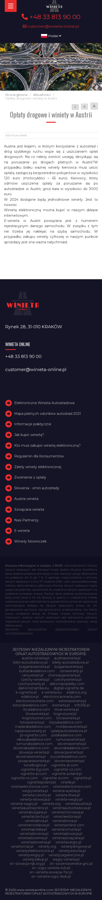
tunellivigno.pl (35, 765)
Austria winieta (26, 499)
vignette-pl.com (33, 774)
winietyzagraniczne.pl (66, 855)
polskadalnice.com (66, 735)
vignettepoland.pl (41, 782)
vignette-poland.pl (67, 774)
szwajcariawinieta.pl (34, 761)
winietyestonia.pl (72, 851)
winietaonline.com (69, 825)
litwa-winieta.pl (67, 709)
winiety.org (47, 846)
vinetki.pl (68, 782)
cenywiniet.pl (32, 675)
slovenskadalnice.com (31, 748)
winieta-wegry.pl (68, 799)
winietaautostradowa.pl (72, 808)
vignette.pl (82, 778)
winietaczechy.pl (35, 816)
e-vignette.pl (26, 692)
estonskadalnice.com (30, 705)
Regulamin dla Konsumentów (39, 456)
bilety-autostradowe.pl (70, 662)
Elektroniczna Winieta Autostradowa (44, 403)
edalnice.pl (30, 697)
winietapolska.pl (34, 829)
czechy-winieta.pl (35, 679)
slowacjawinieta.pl (68, 752)
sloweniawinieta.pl (31, 756)
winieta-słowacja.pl (35, 799)
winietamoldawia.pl (33, 825)
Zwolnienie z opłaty (30, 477)
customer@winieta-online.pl (52, 26)
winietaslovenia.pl (34, 834)
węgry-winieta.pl (66, 859)
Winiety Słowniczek (30, 541)
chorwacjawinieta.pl (64, 675)
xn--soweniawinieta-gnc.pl (71, 863)
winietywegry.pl (31, 855)
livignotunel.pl (65, 714)
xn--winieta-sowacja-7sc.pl (51, 872)
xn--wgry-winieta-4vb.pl (51, 868)
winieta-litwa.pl (68, 795)
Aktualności (42, 95)
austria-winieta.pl (35, 658)
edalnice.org (76, 692)
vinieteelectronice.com (72, 786)
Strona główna (16, 95)
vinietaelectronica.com (29, 786)
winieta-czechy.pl (36, 795)
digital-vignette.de (69, 688)
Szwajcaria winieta (29, 509)
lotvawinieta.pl (68, 718)
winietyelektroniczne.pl (35, 851)
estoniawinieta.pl (72, 701)
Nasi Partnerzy (26, 520)
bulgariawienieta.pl (34, 667)
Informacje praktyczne (32, 424)
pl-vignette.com (33, 735)
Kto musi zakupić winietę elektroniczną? (47, 445)
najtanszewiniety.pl (30, 731)
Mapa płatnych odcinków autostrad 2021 (47, 413)
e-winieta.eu (52, 692)
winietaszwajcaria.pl (68, 838)
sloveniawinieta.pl (71, 744)
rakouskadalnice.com (34, 739)
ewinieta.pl (61, 705)
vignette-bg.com (35, 769)
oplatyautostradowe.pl (69, 731)
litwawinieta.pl (37, 714)
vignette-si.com (56, 778)
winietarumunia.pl (66, 829)
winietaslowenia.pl (32, 838)
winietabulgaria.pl (33, 812)
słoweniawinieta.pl (69, 761)
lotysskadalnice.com (65, 722)
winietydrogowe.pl (76, 846)
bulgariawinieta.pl (69, 667)
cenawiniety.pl (71, 671)
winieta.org (51, 804)
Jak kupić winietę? (29, 435)
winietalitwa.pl (36, 821)
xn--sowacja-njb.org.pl (27, 863)
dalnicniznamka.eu (33, 688)
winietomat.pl (22, 846)
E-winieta (22, 530)
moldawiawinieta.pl (71, 726)
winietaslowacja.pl (67, 834)
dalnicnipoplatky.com (67, 684)
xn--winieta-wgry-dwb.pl (51, 876)
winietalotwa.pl (65, 821)
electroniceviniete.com (35, 701)
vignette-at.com (64, 765)
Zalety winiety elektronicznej (37, 467)
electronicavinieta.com (62, 697)
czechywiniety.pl (31, 684)
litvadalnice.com (36, 709)
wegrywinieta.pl (35, 791)
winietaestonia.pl (67, 816)
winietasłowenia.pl (36, 842)
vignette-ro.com (24, 778)
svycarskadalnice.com (68, 756)
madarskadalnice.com (33, 726)
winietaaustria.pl (78, 804)
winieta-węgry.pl (24, 804)
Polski (53, 36)
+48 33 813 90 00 (54, 17)
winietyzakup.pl (35, 859)
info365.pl (82, 705)
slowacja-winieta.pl (34, 752)
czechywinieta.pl (67, 679)
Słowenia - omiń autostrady (36, 488)
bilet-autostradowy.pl (30, 662)
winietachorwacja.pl (68, 812)
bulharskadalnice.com (37, 671)
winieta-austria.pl (66, 791)
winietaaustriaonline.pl (30, 808)
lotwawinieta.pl (32, 722)
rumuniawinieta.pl (70, 739)
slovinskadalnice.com (71, 748)
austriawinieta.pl (67, 658)
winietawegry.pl (68, 842)
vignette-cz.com (67, 769)
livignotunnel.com (37, 718)
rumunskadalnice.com (34, 744)
